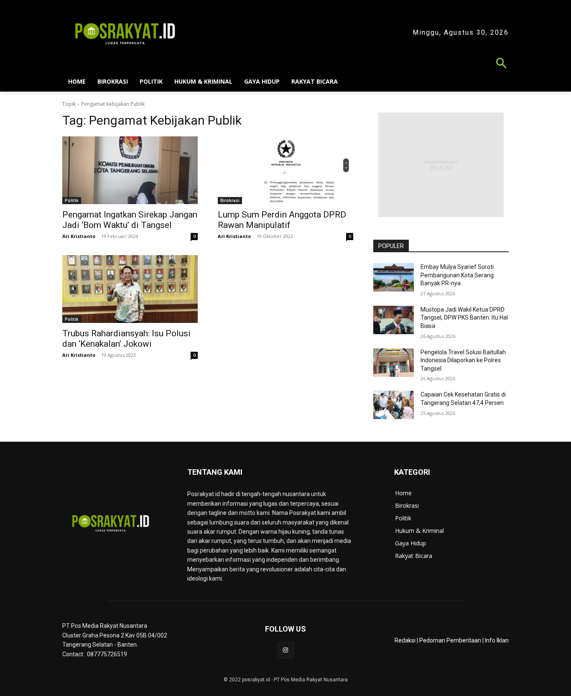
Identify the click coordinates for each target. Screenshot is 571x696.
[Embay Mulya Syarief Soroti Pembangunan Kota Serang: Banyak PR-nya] (393, 277)
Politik (72, 200)
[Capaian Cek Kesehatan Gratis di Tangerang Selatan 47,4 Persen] (393, 405)
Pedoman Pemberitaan (450, 640)
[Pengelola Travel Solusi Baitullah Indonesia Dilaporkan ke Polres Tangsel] (393, 362)
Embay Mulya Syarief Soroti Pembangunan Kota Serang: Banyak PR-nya (458, 275)
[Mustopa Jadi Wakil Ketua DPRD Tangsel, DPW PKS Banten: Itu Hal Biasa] (393, 320)
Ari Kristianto (78, 236)
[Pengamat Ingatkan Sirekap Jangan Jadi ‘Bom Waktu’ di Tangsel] (130, 170)
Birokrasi (230, 200)
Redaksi (405, 640)
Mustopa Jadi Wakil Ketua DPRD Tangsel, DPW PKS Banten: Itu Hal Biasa (464, 317)
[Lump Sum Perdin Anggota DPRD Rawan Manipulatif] (285, 170)
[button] (285, 64)
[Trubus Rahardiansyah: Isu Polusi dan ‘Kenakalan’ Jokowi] (130, 289)
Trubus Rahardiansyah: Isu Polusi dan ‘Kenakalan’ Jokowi (126, 338)
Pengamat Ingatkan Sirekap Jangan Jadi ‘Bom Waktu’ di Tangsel (129, 220)
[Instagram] (285, 650)
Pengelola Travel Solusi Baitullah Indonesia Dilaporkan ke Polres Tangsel (463, 360)
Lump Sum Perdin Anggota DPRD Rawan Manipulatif (282, 220)
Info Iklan (497, 640)
